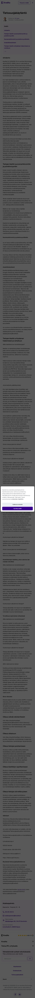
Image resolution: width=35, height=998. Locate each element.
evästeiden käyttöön (17, 499)
